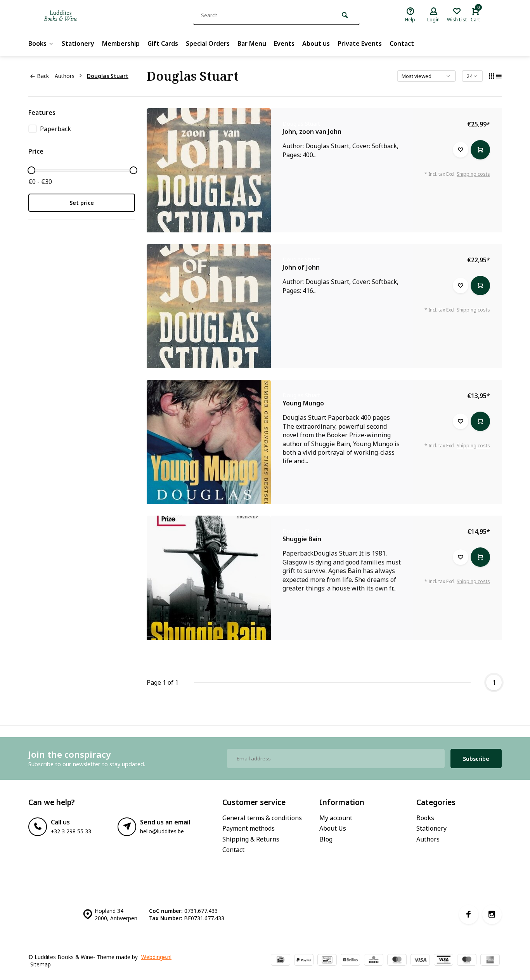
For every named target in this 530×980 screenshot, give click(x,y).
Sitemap (40, 964)
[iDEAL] (280, 960)
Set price (81, 202)
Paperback (55, 129)
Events (284, 43)
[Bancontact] (327, 960)
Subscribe (476, 758)
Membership (121, 43)
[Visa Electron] (443, 960)
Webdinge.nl (156, 957)
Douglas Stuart (107, 76)
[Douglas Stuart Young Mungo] (209, 442)
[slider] (31, 170)
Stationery (78, 43)
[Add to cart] (480, 149)
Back (43, 76)
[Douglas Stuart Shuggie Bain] (209, 578)
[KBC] (373, 960)
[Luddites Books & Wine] (86, 15)
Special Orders (208, 43)
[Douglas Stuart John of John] (209, 306)
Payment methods (248, 828)
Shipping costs (473, 174)
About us (316, 43)
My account (335, 818)
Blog (326, 839)
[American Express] (490, 960)
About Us (332, 828)
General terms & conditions (262, 818)
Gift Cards (162, 43)
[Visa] (420, 960)
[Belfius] (350, 960)
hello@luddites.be (162, 831)
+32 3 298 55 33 (71, 831)
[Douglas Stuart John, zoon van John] (209, 170)
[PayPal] (303, 960)
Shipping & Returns (250, 839)
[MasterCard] (397, 960)
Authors (64, 76)
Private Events (360, 43)
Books (37, 43)
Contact (402, 43)
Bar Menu (251, 43)
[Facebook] (468, 914)
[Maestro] (466, 960)
